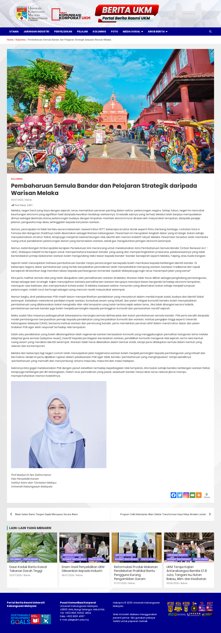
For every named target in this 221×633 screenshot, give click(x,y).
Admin (28, 200)
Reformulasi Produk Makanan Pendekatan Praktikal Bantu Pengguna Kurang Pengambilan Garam (136, 573)
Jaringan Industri (36, 31)
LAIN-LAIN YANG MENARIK (30, 528)
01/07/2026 (120, 583)
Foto (114, 31)
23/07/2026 (15, 575)
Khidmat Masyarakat (74, 559)
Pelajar (82, 31)
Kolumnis (99, 31)
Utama (14, 31)
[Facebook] (173, 495)
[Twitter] (180, 495)
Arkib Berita (156, 31)
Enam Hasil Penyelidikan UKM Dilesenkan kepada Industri (83, 569)
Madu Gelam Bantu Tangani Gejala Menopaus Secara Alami (46, 514)
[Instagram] (186, 495)
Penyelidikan (63, 31)
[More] (199, 495)
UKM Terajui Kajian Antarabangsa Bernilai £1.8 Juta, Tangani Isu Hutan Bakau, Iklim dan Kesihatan (186, 573)
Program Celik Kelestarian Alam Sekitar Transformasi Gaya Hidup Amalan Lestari (163, 514)
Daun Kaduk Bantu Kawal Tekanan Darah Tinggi (28, 569)
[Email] (192, 495)
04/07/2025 (17, 200)
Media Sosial (131, 31)
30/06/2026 (172, 583)
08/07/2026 (68, 575)
